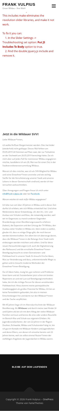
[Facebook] (21, 375)
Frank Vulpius (18, 4)
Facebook (35, 193)
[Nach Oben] (29, 391)
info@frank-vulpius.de (12, 193)
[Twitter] (29, 375)
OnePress (48, 399)
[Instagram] (37, 375)
